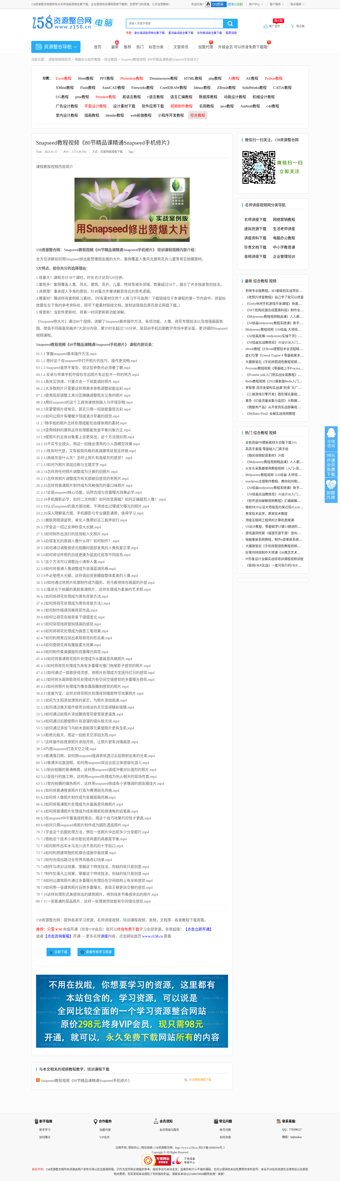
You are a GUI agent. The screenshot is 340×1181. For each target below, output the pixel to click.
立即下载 (60, 952)
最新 (115, 47)
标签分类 (156, 47)
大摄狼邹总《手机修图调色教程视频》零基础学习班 (282, 362)
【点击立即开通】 (198, 929)
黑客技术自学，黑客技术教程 (266, 513)
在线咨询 (331, 439)
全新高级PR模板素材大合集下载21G (271, 442)
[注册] (239, 4)
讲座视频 (54, 59)
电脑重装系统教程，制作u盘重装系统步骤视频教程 (281, 539)
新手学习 (44, 1130)
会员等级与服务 (169, 1130)
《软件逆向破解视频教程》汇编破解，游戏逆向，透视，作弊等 (290, 500)
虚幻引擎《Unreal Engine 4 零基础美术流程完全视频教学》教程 (290, 355)
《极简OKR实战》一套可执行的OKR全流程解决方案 (282, 565)
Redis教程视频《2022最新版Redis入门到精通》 (278, 381)
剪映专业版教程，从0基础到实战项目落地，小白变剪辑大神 (288, 290)
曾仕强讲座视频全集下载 (149, 33)
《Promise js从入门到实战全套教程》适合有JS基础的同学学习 (289, 375)
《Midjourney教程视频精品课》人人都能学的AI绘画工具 (285, 316)
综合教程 (110, 59)
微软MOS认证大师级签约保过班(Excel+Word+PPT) (281, 507)
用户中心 (254, 4)
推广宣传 (276, 26)
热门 (140, 47)
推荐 (127, 47)
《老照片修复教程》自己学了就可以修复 (274, 297)
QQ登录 (217, 4)
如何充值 (225, 1137)
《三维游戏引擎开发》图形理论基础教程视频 (277, 394)
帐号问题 (225, 1130)
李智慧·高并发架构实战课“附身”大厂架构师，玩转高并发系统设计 (292, 388)
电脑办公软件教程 (88, 59)
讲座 (104, 936)
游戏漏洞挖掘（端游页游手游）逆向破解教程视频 (281, 533)
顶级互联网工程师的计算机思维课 (269, 520)
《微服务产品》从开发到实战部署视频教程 (276, 407)
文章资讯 (180, 47)
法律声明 (121, 1147)
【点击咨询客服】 (58, 936)
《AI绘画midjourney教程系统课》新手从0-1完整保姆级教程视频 (290, 323)
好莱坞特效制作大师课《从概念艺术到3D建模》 (279, 552)
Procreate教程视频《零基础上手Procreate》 (275, 368)
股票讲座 (231, 33)
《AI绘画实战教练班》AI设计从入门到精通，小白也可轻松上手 (291, 342)
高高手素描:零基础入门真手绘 (266, 449)
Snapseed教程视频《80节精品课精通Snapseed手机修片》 (86, 1081)
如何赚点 (44, 1137)
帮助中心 (133, 1147)
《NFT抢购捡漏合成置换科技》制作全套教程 (277, 310)
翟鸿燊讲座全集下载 (180, 33)
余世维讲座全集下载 (209, 33)
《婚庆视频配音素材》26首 (264, 455)
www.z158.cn (152, 936)
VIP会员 (104, 1137)
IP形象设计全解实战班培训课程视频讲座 (274, 559)
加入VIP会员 (331, 464)
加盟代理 (205, 47)
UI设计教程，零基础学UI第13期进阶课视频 (276, 526)
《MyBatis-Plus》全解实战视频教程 (270, 413)
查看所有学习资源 (99, 952)
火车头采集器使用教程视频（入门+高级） (275, 468)
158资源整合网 (163, 1147)
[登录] (231, 4)
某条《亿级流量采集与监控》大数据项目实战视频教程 (284, 400)
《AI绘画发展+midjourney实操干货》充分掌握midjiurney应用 (288, 336)
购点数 (300, 26)
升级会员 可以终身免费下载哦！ (244, 47)
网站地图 (146, 1147)
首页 (97, 47)
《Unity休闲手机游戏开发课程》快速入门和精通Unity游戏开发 (290, 303)
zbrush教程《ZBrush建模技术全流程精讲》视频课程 (282, 349)
